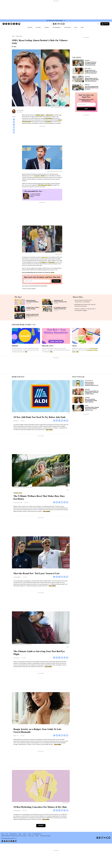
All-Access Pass (93, 348)
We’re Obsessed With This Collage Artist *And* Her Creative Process (92, 393)
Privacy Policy (31, 835)
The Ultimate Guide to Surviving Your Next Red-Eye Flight (39, 653)
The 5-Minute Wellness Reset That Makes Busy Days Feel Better (39, 497)
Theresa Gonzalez (18, 502)
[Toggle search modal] (98, 24)
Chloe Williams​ (18, 577)
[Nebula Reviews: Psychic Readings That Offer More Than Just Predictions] (78, 79)
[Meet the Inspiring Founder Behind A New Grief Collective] (78, 400)
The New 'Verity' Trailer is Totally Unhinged (32, 308)
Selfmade (15, 346)
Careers (24, 834)
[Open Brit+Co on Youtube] (9, 841)
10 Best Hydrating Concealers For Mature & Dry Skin (32, 301)
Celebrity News (19, 36)
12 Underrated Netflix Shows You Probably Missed (35, 195)
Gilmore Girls (44, 257)
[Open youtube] (11, 24)
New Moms (87, 60)
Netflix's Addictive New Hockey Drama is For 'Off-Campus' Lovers (33, 315)
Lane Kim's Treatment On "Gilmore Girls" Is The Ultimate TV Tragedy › (85, 309)
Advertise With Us (13, 834)
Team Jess (43, 262)
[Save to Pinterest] (14, 122)
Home (13, 36)
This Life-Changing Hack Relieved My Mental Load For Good (91, 88)
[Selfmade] (26, 336)
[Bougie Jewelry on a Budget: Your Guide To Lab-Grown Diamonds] (78, 71)
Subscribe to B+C (48, 346)
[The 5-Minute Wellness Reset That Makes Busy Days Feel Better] (41, 470)
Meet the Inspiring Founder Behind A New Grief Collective (91, 401)
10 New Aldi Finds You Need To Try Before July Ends (39, 417)
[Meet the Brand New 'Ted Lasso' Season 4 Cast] (41, 553)
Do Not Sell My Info (37, 834)
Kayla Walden (17, 810)
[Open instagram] (9, 24)
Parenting (87, 84)
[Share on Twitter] (14, 125)
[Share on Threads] (14, 130)
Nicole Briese (21, 110)
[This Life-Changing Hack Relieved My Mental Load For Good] (78, 87)
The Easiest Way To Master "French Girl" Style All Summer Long (92, 409)
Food (75, 27)
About (3, 834)
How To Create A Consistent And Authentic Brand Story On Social (92, 384)
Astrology (87, 76)
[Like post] (14, 132)
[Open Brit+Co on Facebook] (2, 841)
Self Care (38, 27)
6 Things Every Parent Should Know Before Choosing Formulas (90, 64)
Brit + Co (17, 735)
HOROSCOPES (67, 27)
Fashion (86, 405)
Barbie (42, 175)
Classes (74, 346)
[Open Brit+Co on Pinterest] (4, 841)
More (82, 27)
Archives (37, 835)
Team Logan (51, 262)
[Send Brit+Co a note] (19, 24)
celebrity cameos (39, 115)
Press (7, 834)
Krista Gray (17, 657)
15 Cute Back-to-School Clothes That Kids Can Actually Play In (60, 308)
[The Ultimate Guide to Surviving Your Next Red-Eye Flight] (41, 628)
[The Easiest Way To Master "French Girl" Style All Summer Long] (78, 408)
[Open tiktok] (17, 24)
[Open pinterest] (6, 24)
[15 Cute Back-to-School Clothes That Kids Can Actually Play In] (47, 309)
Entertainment (56, 27)
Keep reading (49, 429)
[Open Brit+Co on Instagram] (7, 841)
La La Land (36, 175)
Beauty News (87, 68)
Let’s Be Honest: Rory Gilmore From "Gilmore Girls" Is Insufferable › (83, 301)
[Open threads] (14, 24)
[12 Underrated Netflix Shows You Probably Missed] (26, 196)
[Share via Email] (14, 127)
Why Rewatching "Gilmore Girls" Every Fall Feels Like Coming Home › (85, 305)
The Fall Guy (48, 121)
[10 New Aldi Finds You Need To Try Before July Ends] (41, 396)
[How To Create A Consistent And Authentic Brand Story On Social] (78, 383)
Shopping (29, 27)
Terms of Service (23, 835)
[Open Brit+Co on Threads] (11, 841)
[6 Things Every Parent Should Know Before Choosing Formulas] (78, 63)
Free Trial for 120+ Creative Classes (55, 20)
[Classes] (86, 336)
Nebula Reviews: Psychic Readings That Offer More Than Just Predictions (92, 80)
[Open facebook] (4, 24)
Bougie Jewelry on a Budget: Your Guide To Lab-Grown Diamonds (91, 72)
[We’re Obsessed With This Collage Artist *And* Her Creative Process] (78, 392)
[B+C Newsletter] (56, 336)
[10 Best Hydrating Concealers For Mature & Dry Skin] (20, 302)
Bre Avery (17, 420)
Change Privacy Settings (45, 835)
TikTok (52, 272)
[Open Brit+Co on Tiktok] (13, 841)
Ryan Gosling (48, 118)
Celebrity (46, 27)
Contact (29, 834)
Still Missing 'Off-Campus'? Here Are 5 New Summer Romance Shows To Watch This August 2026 (60, 301)
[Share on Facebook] (14, 119)
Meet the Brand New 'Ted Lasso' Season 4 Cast (36, 573)
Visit (26, 351)
